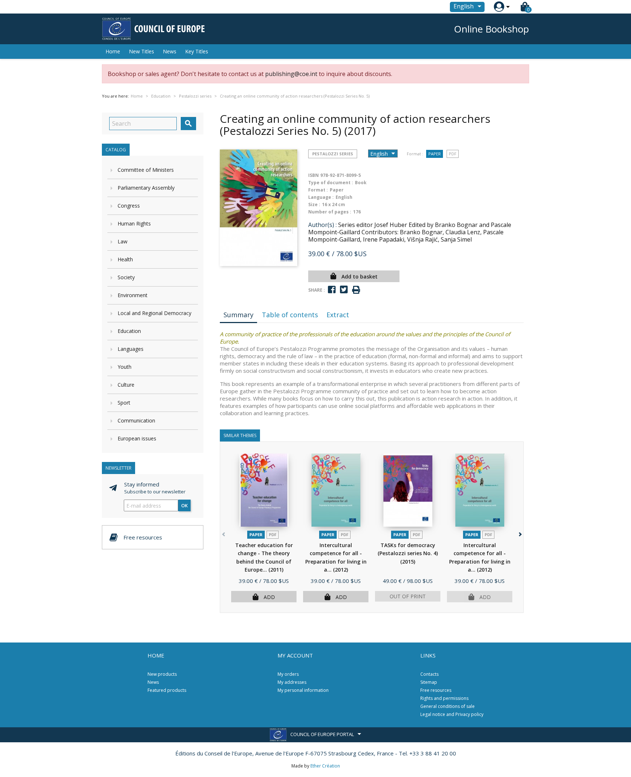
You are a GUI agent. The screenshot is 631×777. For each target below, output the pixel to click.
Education (129, 330)
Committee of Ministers (146, 169)
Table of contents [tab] (290, 314)
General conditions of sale (447, 706)
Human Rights (134, 223)
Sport (124, 402)
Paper (434, 153)
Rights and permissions (444, 698)
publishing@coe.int (291, 74)
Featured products (167, 690)
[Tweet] (344, 289)
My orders (288, 674)
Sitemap (428, 682)
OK (184, 505)
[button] (519, 533)
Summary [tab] (238, 314)
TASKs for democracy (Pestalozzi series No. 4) (408, 553)
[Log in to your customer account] (499, 6)
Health (125, 259)
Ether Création (325, 766)
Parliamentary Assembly (146, 187)
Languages (131, 348)
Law (122, 241)
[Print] (356, 290)
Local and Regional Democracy (154, 313)
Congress (129, 205)
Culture (126, 384)
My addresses (292, 682)
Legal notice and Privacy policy (451, 714)
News (169, 51)
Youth (124, 366)
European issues (137, 438)
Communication (136, 420)
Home (113, 51)
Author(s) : (322, 224)
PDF (452, 153)
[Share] (332, 289)
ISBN (313, 175)
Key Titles (196, 51)
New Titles (141, 51)
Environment (133, 295)
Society (126, 277)
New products (162, 674)
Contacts (429, 674)
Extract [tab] (337, 314)
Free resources (435, 690)
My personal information (303, 690)
